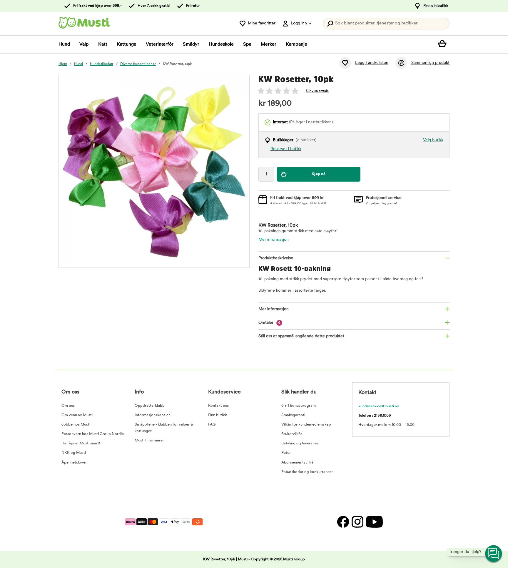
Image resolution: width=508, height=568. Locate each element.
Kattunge (126, 44)
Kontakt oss (218, 406)
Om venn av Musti (77, 415)
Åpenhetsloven (74, 462)
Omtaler (269, 322)
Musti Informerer (149, 440)
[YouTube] (374, 522)
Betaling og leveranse (299, 443)
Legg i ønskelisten (371, 63)
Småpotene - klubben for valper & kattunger (164, 428)
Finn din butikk (435, 6)
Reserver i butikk (285, 149)
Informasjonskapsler (152, 415)
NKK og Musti (73, 453)
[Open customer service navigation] (493, 553)
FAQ (212, 424)
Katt (102, 44)
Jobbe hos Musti (75, 424)
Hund (64, 44)
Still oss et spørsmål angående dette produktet (301, 336)
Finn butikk (217, 415)
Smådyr (191, 44)
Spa (247, 44)
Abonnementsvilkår (298, 462)
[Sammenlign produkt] (401, 63)
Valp (84, 44)
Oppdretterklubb (150, 406)
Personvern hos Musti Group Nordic (92, 434)
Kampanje (296, 44)
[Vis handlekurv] (443, 44)
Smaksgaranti (293, 415)
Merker (268, 44)
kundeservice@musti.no (378, 406)
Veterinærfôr (159, 44)
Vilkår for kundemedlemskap (306, 424)
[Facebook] (343, 522)
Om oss (68, 406)
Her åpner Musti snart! (80, 443)
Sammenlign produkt (430, 63)
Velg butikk (433, 140)
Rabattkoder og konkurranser (307, 472)
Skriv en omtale (317, 91)
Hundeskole (221, 44)
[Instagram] (357, 522)
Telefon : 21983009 (374, 416)
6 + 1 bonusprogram (298, 406)
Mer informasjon (273, 240)
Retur (286, 453)
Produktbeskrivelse (275, 258)
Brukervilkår (291, 434)
